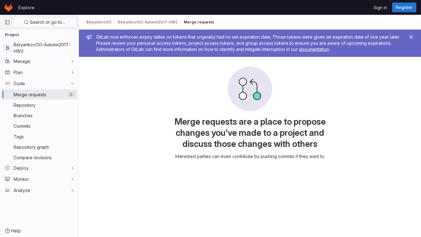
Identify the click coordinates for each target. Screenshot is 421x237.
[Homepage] (8, 7)
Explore (26, 7)
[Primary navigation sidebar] (7, 22)
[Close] (411, 37)
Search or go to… (47, 22)
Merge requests (199, 22)
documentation (314, 49)
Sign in (380, 7)
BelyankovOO (99, 22)
